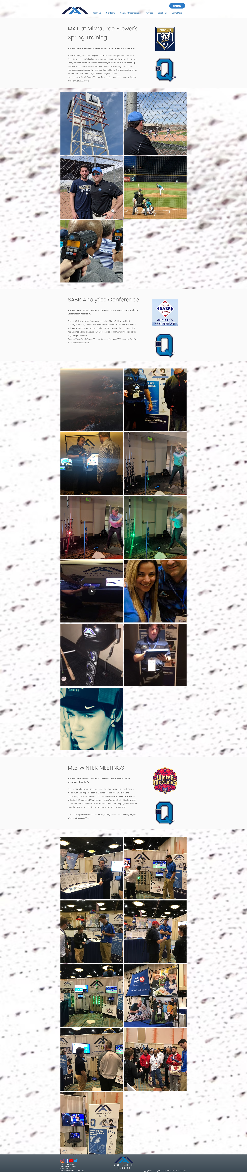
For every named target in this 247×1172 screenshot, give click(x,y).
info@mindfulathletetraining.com (72, 1170)
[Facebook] (67, 1161)
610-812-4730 (65, 1168)
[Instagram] (62, 1161)
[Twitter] (76, 1161)
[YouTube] (71, 1161)
